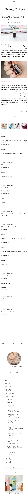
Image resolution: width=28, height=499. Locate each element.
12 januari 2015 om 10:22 (7, 185)
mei (8, 400)
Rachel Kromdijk (4, 272)
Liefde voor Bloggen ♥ (12, 413)
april (8, 402)
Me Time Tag (10, 435)
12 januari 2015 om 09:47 (7, 173)
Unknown (3, 136)
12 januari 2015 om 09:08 (7, 162)
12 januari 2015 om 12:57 (7, 224)
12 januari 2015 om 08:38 (7, 137)
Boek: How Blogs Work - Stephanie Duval (13, 450)
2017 (7, 386)
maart (9, 403)
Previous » (23, 343)
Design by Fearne (20, 497)
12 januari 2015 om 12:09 (7, 211)
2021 (7, 380)
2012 (7, 459)
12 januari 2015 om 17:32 (7, 273)
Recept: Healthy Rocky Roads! (14, 439)
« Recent (4, 343)
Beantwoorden (5, 144)
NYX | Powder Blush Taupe (13, 411)
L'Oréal (14, 116)
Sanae (2, 247)
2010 (7, 462)
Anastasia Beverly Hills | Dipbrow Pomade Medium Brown (14, 415)
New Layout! (10, 422)
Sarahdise (3, 308)
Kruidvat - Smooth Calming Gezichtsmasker (14, 433)
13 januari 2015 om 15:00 (7, 309)
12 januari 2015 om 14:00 (7, 248)
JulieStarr (3, 210)
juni (8, 399)
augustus (9, 396)
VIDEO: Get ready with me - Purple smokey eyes (14, 443)
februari (9, 405)
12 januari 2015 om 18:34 (7, 284)
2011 (7, 461)
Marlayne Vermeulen (5, 283)
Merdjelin (3, 234)
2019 (7, 383)
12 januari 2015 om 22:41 (7, 296)
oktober (9, 393)
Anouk (2, 198)
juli (8, 397)
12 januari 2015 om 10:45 (7, 199)
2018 (7, 384)
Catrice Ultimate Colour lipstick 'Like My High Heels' (15, 447)
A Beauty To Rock (14, 9)
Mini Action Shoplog (12, 448)
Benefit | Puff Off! (12, 410)
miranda (3, 172)
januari (9, 406)
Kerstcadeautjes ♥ (11, 452)
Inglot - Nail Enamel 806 (13, 417)
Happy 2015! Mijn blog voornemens (12, 454)
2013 (7, 458)
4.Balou (3, 184)
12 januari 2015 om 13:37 (7, 235)
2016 (7, 387)
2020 (7, 381)
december (10, 390)
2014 (7, 456)
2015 (7, 389)
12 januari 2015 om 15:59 (7, 261)
